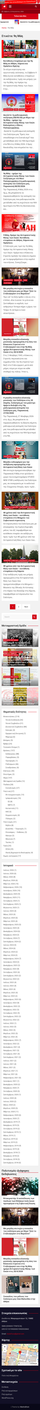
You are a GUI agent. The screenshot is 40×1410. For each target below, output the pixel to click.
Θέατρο (9, 836)
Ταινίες (8, 842)
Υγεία (5, 846)
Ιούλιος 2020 (8, 1098)
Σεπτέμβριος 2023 (10, 976)
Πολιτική (7, 791)
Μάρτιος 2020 (9, 1112)
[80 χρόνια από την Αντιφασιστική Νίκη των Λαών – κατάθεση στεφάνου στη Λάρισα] (20, 554)
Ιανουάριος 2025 (10, 928)
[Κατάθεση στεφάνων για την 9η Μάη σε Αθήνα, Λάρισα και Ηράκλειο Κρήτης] (20, 49)
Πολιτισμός (8, 283)
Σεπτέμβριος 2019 (10, 1132)
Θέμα (5, 55)
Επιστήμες (7, 774)
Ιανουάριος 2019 (10, 1149)
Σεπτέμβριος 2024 (10, 942)
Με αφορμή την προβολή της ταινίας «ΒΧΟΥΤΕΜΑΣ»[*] (16, 644)
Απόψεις (6, 740)
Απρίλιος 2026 (9, 880)
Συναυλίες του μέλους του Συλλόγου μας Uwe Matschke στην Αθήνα (19, 1299)
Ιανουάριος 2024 (10, 962)
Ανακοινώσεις (8, 52)
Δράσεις (6, 750)
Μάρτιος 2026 (9, 884)
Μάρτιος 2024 (9, 955)
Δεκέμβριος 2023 (10, 965)
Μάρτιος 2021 (9, 1074)
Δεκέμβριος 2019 (10, 1122)
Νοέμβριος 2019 (10, 1125)
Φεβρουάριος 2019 (10, 1146)
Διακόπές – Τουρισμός (15, 829)
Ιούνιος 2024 (8, 945)
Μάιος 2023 (8, 989)
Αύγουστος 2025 (10, 908)
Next (26, 607)
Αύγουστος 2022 (10, 1020)
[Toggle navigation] (10, 6)
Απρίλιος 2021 (9, 1071)
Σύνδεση (5, 1387)
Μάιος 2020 (8, 1105)
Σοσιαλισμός (11, 788)
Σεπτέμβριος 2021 (10, 1057)
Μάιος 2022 (8, 1030)
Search (34, 617)
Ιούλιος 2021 (8, 1061)
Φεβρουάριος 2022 (10, 1040)
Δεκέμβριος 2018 (10, 1153)
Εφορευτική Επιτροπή (14, 733)
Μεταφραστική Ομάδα (11, 640)
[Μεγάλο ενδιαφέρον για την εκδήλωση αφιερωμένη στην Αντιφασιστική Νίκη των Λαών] (20, 450)
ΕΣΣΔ (32, 52)
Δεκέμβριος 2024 (10, 931)
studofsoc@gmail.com (15, 1334)
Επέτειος (26, 52)
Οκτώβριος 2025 (10, 901)
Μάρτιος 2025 (9, 921)
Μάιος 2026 (8, 877)
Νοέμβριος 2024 (10, 935)
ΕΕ (9, 802)
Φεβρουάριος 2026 (10, 887)
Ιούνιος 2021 (8, 1064)
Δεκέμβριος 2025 (10, 894)
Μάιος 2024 (8, 948)
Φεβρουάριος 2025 (10, 925)
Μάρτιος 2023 (9, 996)
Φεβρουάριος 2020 (10, 1115)
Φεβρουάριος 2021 (10, 1078)
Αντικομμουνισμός (13, 795)
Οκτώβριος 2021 (10, 1054)
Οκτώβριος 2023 (10, 972)
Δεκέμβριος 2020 (10, 1084)
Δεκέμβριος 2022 (10, 1006)
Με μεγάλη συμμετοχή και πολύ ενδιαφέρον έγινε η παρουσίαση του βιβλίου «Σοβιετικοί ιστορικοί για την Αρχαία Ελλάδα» (19, 661)
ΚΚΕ (7, 812)
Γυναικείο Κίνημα (10, 747)
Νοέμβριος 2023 (10, 969)
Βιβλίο (6, 652)
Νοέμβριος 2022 (10, 1010)
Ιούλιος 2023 (8, 982)
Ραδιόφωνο (23, 109)
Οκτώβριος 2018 (10, 1159)
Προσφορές (10, 761)
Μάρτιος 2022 (9, 1037)
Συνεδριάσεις (11, 768)
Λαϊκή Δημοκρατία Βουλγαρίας (18, 853)
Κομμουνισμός (11, 815)
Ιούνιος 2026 (8, 874)
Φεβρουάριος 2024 (10, 959)
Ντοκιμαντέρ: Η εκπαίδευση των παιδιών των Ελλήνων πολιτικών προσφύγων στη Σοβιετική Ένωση (19, 1201)
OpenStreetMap (24, 1363)
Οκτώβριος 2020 (10, 1091)
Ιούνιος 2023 (8, 986)
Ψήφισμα (9, 737)
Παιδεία (6, 785)
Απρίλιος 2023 (9, 993)
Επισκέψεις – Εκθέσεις (15, 832)
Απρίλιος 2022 (9, 1033)
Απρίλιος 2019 (9, 1139)
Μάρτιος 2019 (9, 1142)
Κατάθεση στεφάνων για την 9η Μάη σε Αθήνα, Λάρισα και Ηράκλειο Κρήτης (18, 63)
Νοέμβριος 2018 (10, 1156)
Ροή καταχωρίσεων (10, 1391)
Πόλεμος (12, 55)
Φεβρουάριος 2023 (10, 999)
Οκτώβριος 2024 (10, 938)
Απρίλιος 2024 (9, 952)
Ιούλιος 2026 (8, 870)
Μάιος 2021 (8, 1067)
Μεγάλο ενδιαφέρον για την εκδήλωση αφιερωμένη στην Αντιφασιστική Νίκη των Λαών (17, 464)
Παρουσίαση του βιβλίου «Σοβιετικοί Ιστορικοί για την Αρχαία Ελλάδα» (17, 681)
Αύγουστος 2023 (10, 979)
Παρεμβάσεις (11, 757)
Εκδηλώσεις (18, 52)
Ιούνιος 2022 (8, 1027)
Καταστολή (10, 808)
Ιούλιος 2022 (8, 1023)
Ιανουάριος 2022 (10, 1044)
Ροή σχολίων (7, 1394)
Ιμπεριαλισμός (11, 798)
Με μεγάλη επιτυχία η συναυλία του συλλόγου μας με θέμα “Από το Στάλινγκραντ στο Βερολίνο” (19, 291)
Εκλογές (9, 730)
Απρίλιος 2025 (9, 918)
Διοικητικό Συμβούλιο (11, 507)
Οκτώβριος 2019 (10, 1129)
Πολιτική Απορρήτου (10, 1376)
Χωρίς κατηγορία (10, 856)
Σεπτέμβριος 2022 (10, 1016)
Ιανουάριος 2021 (10, 1081)
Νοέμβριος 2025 (10, 897)
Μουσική (16, 334)
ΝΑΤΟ (10, 805)
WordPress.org (7, 1398)
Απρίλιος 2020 (9, 1108)
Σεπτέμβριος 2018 (10, 1163)
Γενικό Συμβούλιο (13, 723)
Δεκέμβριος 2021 (10, 1047)
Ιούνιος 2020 (8, 1101)
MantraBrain (24, 1407)
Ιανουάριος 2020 (10, 1118)
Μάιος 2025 (8, 914)
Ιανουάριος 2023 (10, 1003)
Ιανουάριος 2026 (10, 891)
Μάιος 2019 (8, 1136)
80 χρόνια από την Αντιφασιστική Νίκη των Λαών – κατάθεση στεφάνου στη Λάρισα (19, 568)
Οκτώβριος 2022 (10, 1013)
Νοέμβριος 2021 (10, 1050)
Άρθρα (5, 744)
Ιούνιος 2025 (8, 911)
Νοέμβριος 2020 (10, 1088)
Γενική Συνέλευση (12, 720)
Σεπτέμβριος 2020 (10, 1095)
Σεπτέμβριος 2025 (10, 904)
